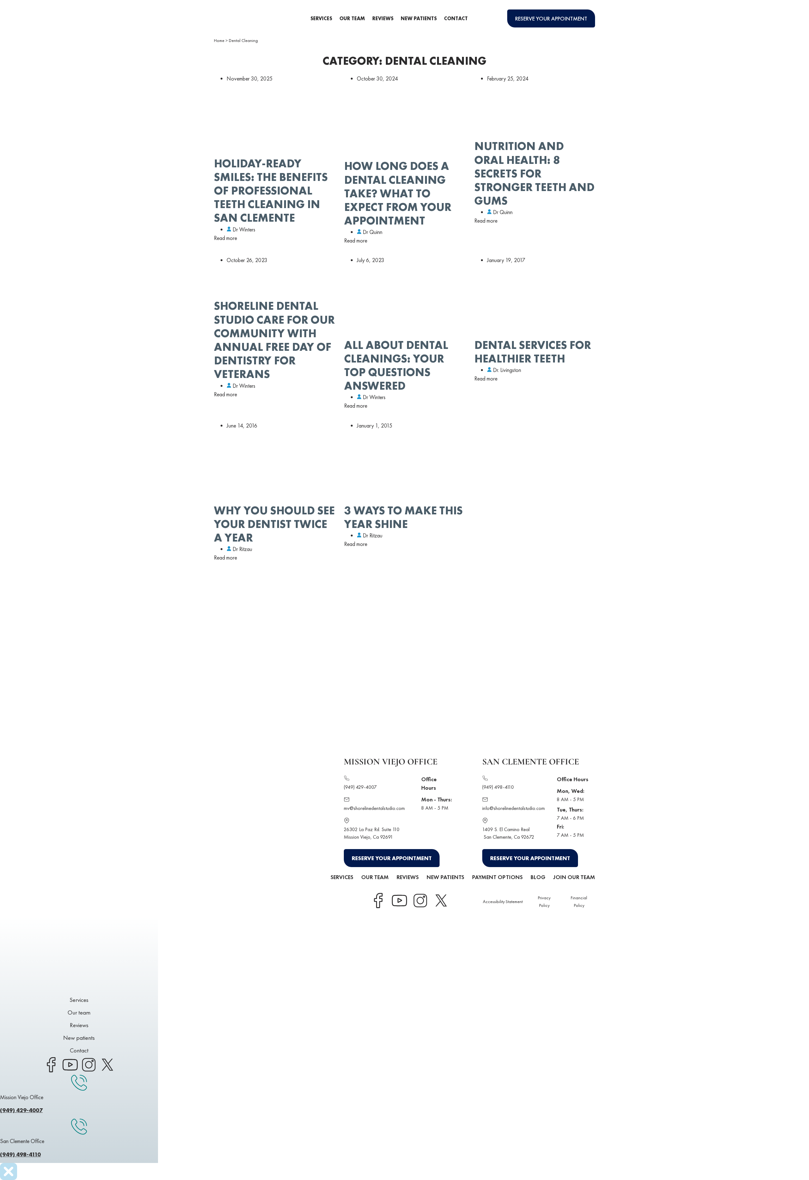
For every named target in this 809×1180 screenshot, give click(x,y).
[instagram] (420, 900)
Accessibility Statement (503, 901)
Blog (538, 877)
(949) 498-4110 (498, 787)
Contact (456, 18)
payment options (497, 877)
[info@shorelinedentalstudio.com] (485, 800)
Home (219, 40)
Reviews (382, 18)
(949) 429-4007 (360, 787)
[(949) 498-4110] (485, 779)
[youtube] (399, 900)
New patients (419, 18)
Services (321, 18)
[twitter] (441, 900)
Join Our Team (574, 877)
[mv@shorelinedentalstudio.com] (347, 800)
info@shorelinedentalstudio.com (513, 808)
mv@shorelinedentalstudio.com (374, 808)
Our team (352, 18)
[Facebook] (378, 900)
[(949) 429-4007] (347, 779)
